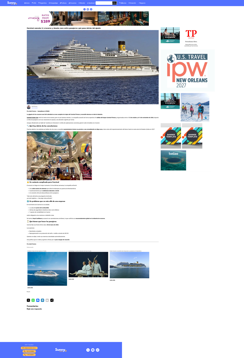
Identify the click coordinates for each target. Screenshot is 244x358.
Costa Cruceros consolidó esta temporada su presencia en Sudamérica (125, 251)
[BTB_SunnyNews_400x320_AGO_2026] (173, 170)
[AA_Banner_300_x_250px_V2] (170, 108)
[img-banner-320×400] (171, 148)
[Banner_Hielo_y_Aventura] (195, 121)
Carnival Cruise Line (32, 117)
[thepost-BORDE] (191, 47)
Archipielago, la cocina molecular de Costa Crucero (80, 251)
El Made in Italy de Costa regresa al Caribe (36, 251)
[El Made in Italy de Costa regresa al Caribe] (47, 285)
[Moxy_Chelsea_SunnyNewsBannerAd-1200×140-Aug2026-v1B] (88, 25)
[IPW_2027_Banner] (188, 91)
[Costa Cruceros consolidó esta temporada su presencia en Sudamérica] (129, 278)
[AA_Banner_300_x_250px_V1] (170, 42)
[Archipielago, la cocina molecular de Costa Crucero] (88, 277)
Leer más (30, 287)
